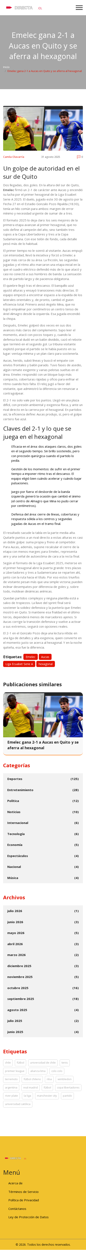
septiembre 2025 (20, 999)
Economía (14, 845)
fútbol (20, 1062)
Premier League (14, 1071)
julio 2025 (14, 1021)
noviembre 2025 (20, 977)
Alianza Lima (38, 1071)
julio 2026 (14, 911)
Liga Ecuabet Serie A (19, 664)
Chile (8, 1062)
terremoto (11, 1079)
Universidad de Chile (43, 1062)
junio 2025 (15, 1032)
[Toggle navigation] (79, 7)
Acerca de (15, 1183)
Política (13, 801)
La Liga (27, 1095)
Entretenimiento (20, 790)
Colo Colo (56, 1071)
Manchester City (47, 1095)
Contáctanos (17, 1209)
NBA (49, 1079)
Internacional (17, 823)
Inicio (6, 67)
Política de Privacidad (23, 1200)
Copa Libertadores (68, 1087)
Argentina (11, 1087)
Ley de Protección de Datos (28, 1217)
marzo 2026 (16, 955)
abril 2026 (15, 944)
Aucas (45, 657)
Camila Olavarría (13, 157)
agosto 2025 (17, 1010)
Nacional (14, 867)
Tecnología (16, 834)
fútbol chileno (32, 1079)
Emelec (30, 657)
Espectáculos (17, 856)
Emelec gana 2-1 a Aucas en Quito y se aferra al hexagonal (43, 745)
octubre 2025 (17, 988)
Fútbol (47, 1087)
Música (12, 878)
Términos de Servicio (23, 1192)
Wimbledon (65, 1079)
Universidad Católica (17, 1104)
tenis (65, 1062)
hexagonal (46, 664)
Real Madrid (30, 1087)
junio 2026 (15, 922)
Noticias (13, 812)
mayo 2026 (15, 933)
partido (67, 1095)
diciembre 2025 (19, 966)
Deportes (14, 779)
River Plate (11, 1095)
